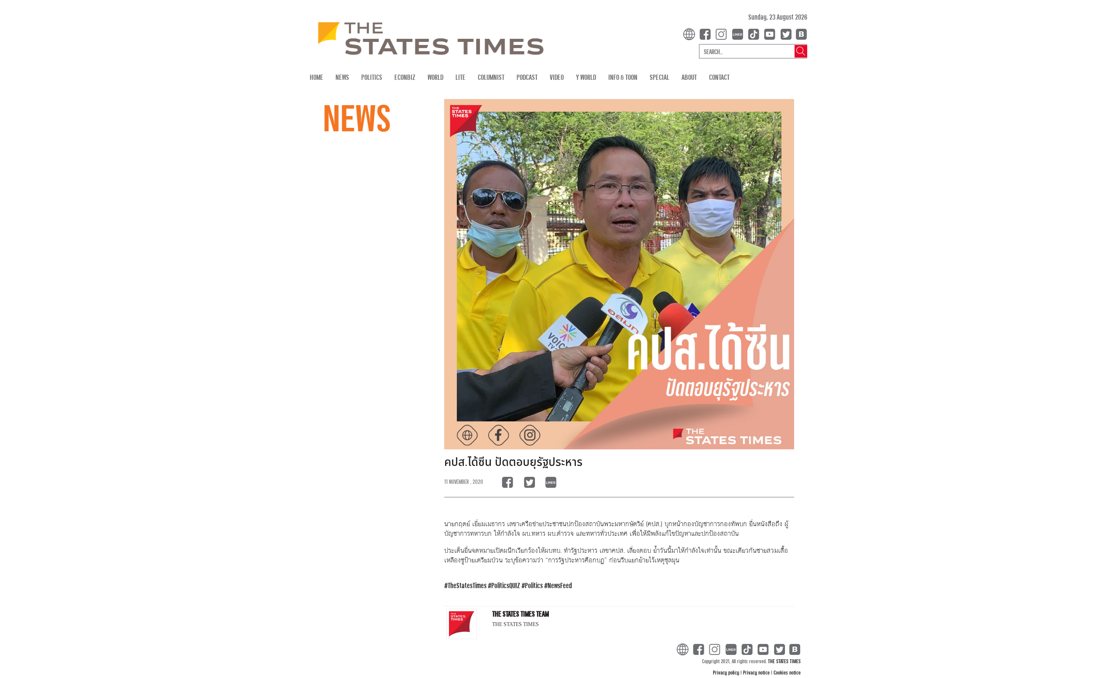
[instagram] (723, 33)
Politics (371, 77)
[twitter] (785, 33)
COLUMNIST (491, 77)
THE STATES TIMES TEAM (520, 613)
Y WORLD (586, 77)
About (689, 77)
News (342, 77)
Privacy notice (757, 672)
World (435, 77)
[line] (739, 33)
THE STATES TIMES (784, 660)
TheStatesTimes (467, 585)
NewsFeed (560, 585)
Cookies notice (787, 672)
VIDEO (557, 77)
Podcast (527, 77)
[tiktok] (755, 33)
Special (659, 77)
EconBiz (404, 77)
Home (316, 77)
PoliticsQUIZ (505, 585)
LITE (461, 77)
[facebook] (706, 33)
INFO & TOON (622, 77)
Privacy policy (726, 672)
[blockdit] (800, 33)
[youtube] (771, 33)
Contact (719, 77)
